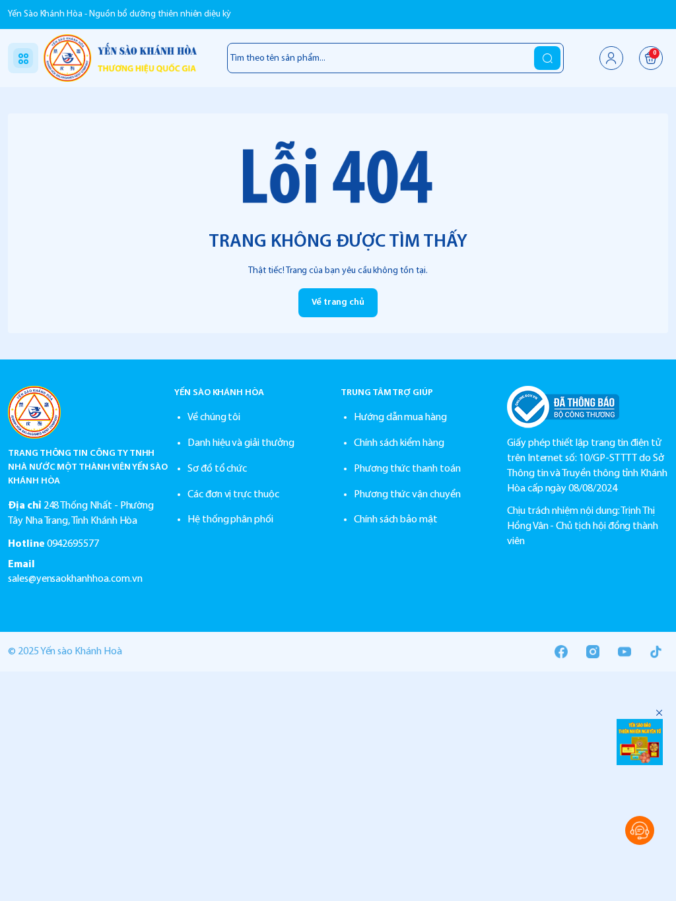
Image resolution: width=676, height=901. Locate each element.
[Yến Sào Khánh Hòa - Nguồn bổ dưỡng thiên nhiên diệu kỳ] (120, 58)
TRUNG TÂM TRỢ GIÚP (387, 393)
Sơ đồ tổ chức (217, 469)
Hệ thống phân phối (230, 519)
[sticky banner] (639, 742)
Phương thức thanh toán (407, 469)
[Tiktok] (656, 652)
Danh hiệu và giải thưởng (240, 443)
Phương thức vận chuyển (407, 494)
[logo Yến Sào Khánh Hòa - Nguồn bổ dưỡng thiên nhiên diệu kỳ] (88, 412)
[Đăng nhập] (611, 58)
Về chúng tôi (213, 417)
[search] (547, 58)
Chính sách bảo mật (396, 519)
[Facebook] (561, 652)
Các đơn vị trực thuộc (233, 494)
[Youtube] (624, 652)
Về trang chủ (338, 302)
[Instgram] (593, 652)
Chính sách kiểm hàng (399, 443)
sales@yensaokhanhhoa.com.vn (75, 579)
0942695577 (73, 544)
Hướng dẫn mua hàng (400, 417)
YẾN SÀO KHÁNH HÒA (219, 393)
